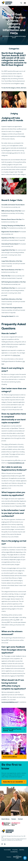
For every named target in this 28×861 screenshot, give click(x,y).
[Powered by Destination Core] (14, 857)
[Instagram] (2, 844)
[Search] (21, 3)
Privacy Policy (15, 849)
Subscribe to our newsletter (13, 782)
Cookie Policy (21, 849)
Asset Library (5, 819)
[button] (25, 3)
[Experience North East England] (6, 2)
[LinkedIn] (4, 844)
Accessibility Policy (14, 851)
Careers (13, 819)
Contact (20, 819)
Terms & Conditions (7, 849)
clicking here (16, 355)
